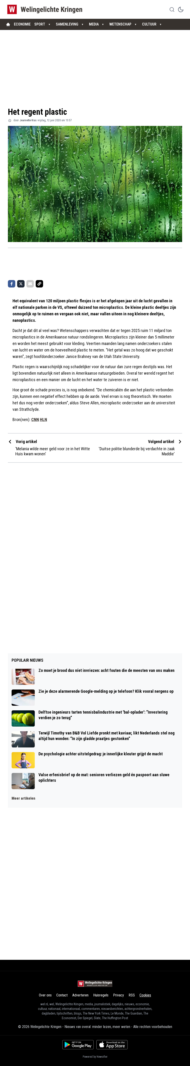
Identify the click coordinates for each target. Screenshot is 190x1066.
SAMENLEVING (67, 24)
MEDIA (94, 24)
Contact (62, 995)
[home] (8, 24)
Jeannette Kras (28, 120)
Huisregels (100, 995)
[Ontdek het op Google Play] (78, 1044)
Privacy (118, 995)
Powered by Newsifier (95, 1056)
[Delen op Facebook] (11, 283)
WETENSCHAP (120, 24)
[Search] (172, 9)
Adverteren (80, 995)
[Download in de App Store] (112, 1044)
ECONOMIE (22, 24)
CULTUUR (149, 24)
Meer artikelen (23, 798)
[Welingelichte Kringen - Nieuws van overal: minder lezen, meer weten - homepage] (46, 9)
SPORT (39, 24)
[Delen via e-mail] (30, 283)
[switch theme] (180, 9)
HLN (43, 419)
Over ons (45, 995)
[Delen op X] (21, 283)
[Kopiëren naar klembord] (39, 283)
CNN (35, 419)
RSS (132, 995)
